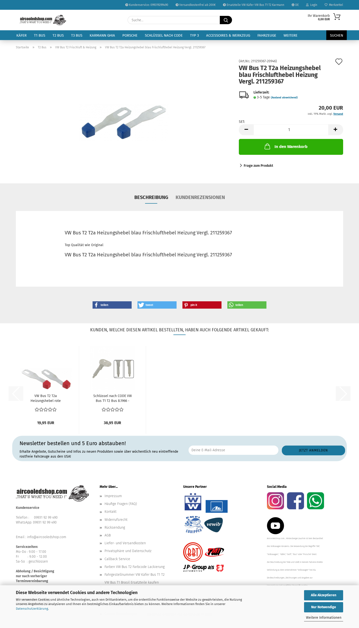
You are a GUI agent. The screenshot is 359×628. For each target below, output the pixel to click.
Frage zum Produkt (258, 166)
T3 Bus (76, 35)
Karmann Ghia (102, 35)
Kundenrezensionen (200, 197)
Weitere (290, 35)
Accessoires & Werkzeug (228, 35)
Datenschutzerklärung (32, 608)
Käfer (21, 35)
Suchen (336, 35)
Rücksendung (115, 527)
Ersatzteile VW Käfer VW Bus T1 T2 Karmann (255, 5)
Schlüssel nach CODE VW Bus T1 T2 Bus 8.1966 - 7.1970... (112, 398)
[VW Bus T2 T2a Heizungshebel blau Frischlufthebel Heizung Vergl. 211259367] (124, 114)
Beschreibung (151, 197)
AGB (108, 535)
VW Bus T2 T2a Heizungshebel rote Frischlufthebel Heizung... (45, 398)
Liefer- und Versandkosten (125, 543)
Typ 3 (194, 35)
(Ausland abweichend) (284, 97)
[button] (246, 129)
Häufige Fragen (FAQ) (121, 504)
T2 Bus (58, 35)
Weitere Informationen (323, 618)
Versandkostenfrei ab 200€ (197, 5)
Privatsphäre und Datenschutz (128, 551)
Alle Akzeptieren (323, 595)
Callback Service (117, 559)
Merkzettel (335, 5)
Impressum (113, 496)
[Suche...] (226, 20)
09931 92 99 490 (46, 517)
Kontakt (110, 512)
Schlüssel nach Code (164, 35)
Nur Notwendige (323, 607)
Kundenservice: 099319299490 (148, 5)
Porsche (129, 35)
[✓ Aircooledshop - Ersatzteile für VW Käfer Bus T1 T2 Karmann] (43, 20)
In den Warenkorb (291, 146)
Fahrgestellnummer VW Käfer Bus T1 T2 (135, 575)
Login (313, 5)
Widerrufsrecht (116, 520)
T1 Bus (39, 35)
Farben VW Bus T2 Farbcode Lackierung (135, 567)
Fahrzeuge (266, 35)
